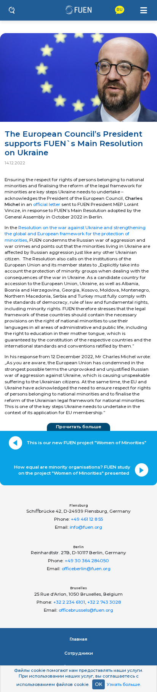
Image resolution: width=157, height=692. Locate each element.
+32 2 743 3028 (104, 602)
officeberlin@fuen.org (86, 568)
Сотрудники (78, 653)
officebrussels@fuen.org (86, 610)
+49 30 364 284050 (87, 560)
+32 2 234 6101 (69, 602)
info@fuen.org (86, 527)
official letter (46, 204)
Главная (78, 639)
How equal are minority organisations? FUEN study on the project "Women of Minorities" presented (72, 470)
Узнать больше (123, 684)
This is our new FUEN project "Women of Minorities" (86, 442)
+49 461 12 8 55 (87, 519)
